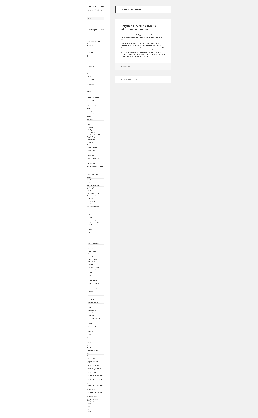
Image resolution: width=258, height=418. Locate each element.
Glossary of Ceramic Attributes (95, 166)
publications (90, 345)
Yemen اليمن (90, 411)
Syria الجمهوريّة (91, 358)
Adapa (90, 212)
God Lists (90, 248)
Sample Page (90, 348)
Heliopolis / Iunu (92, 130)
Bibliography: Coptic (93, 111)
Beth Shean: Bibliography (93, 103)
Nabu (89, 286)
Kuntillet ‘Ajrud (91, 201)
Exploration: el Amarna (93, 161)
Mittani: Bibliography (92, 326)
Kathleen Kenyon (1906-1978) (94, 193)
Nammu (90, 291)
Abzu (89, 209)
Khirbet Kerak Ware (92, 196)
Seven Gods (91, 313)
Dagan (90, 232)
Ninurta (90, 305)
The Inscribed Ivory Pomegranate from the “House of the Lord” (95, 385)
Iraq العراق (90, 182)
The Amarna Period (92, 372)
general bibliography (93, 243)
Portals (89, 342)
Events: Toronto (91, 155)
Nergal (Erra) (91, 299)
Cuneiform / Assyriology (93, 114)
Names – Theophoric (93, 288)
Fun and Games (91, 163)
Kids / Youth (90, 198)
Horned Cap (91, 254)
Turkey (89, 406)
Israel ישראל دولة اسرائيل (93, 185)
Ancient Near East (95, 6)
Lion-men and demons (94, 270)
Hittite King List (91, 171)
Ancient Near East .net (93, 97)
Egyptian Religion (91, 137)
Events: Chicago (91, 145)
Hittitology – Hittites (92, 174)
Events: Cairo (90, 142)
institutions (90, 177)
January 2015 (90, 56)
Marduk (100, 41)
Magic (90, 272)
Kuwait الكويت (90, 204)
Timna (89, 403)
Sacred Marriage (92, 310)
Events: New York (91, 153)
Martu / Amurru (92, 280)
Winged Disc (91, 321)
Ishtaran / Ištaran (92, 259)
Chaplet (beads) (92, 227)
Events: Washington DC (93, 158)
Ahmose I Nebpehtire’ (94, 339)
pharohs (89, 337)
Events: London (91, 150)
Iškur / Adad (91, 262)
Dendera (90, 127)
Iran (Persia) (90, 180)
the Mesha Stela (91, 389)
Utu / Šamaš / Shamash (94, 318)
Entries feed (90, 79)
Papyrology (90, 331)
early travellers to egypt (93, 122)
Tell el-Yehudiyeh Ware (93, 365)
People (89, 334)
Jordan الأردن (90, 188)
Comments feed (91, 82)
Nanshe (90, 297)
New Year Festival (93, 302)
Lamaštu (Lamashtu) (93, 267)
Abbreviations (91, 95)
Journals (89, 190)
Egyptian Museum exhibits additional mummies (138, 27)
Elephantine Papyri (92, 139)
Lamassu (90, 264)
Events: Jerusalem (92, 147)
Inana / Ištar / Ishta (93, 256)
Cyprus (89, 116)
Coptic (89, 108)
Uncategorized (91, 66)
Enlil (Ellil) (91, 240)
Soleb (88, 353)
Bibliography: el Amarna (93, 105)
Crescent (90, 229)
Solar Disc (91, 315)
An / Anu (90, 214)
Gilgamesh (91, 246)
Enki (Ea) (90, 237)
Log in (89, 76)
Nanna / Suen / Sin (93, 294)
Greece (89, 169)
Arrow (90, 217)
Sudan (89, 356)
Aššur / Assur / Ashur (93, 220)
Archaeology (90, 100)
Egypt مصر (90, 124)
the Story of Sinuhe (92, 396)
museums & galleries (92, 329)
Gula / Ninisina (92, 251)
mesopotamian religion (93, 206)
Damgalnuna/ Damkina (94, 235)
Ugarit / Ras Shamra (92, 409)
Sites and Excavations (92, 350)
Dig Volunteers (91, 119)
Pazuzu (90, 307)
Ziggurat (90, 323)
